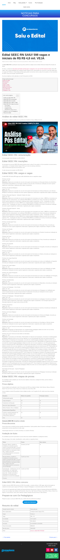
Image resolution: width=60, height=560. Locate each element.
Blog (14, 2)
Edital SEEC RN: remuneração (10, 99)
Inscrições (5, 83)
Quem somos (26, 7)
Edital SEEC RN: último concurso (11, 109)
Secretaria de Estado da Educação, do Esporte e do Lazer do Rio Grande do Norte (32, 68)
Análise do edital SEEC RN (9, 97)
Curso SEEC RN (6, 88)
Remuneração (6, 81)
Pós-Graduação (39, 2)
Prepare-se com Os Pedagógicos (11, 111)
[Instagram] (48, 550)
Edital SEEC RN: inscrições (9, 100)
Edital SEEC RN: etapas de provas (11, 104)
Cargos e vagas (6, 84)
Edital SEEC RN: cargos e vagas (11, 102)
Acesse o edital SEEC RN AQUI (37, 530)
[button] (21, 544)
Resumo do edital (7, 112)
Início (9, 2)
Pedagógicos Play (6, 90)
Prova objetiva (7, 105)
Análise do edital (6, 80)
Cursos (30, 2)
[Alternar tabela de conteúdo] (16, 95)
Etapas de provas (6, 86)
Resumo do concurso (7, 87)
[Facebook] (56, 550)
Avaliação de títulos (8, 108)
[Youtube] (52, 550)
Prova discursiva (8, 106)
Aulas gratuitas (22, 2)
